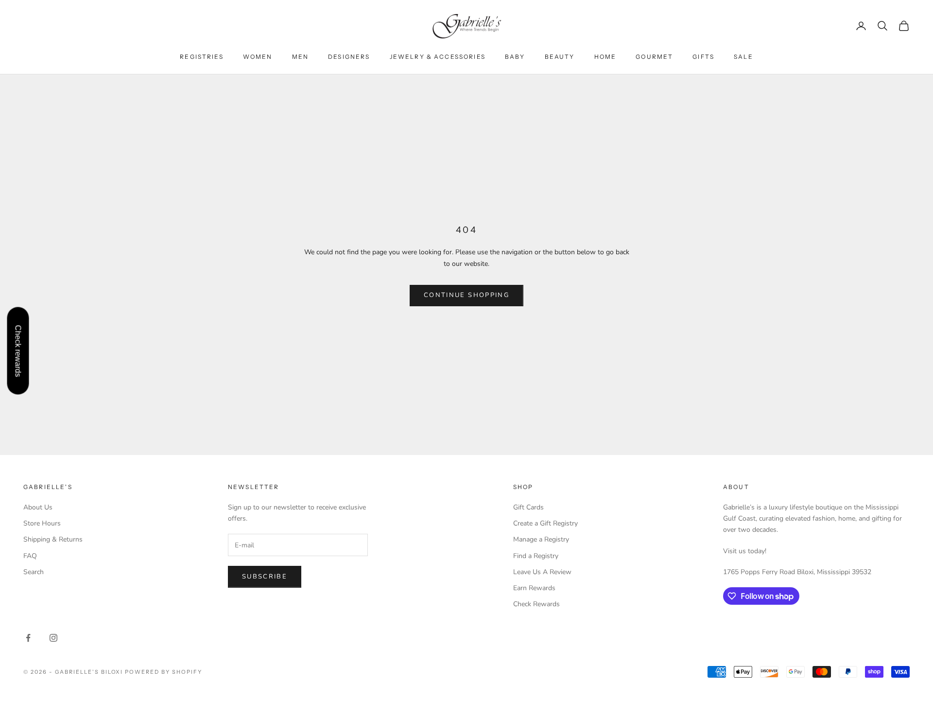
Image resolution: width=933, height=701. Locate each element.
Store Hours (42, 523)
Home (605, 56)
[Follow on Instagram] (53, 638)
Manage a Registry (541, 539)
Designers (349, 56)
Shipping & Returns (53, 539)
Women (258, 56)
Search (33, 572)
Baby (515, 56)
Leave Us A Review (542, 572)
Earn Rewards (534, 588)
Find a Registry (535, 556)
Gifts (703, 56)
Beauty (560, 56)
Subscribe (264, 576)
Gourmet (654, 56)
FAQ (30, 556)
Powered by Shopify (163, 671)
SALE (743, 56)
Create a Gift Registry (545, 523)
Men (300, 56)
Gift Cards (528, 507)
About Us (37, 507)
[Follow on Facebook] (28, 638)
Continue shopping (466, 295)
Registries (202, 56)
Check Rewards (536, 604)
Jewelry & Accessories (437, 56)
